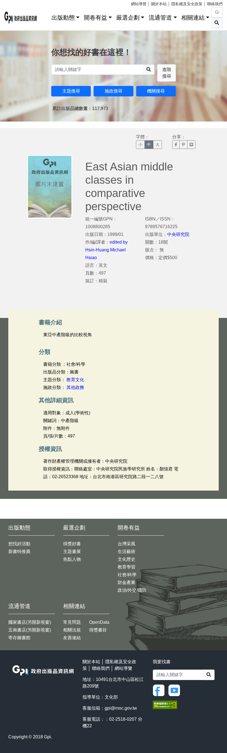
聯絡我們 (215, 4)
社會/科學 (127, 574)
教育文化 (75, 379)
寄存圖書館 (19, 637)
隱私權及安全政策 (186, 4)
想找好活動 (19, 543)
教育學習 (126, 567)
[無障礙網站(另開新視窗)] (165, 704)
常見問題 (72, 622)
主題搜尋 (71, 91)
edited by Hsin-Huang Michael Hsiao (106, 250)
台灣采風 (126, 543)
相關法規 (72, 630)
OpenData (99, 622)
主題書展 (72, 551)
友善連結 (72, 637)
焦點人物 (72, 559)
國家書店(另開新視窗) (29, 622)
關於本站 (159, 4)
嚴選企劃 (128, 17)
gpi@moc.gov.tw (121, 708)
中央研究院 (178, 234)
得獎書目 (98, 630)
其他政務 (75, 387)
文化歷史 (126, 559)
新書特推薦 (19, 551)
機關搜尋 (156, 91)
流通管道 (160, 17)
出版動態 (63, 17)
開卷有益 (95, 17)
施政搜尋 (113, 91)
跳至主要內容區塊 (15, 3)
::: (45, 16)
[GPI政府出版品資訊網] (20, 17)
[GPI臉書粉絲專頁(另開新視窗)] (160, 690)
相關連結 (193, 17)
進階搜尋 (166, 72)
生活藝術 (126, 551)
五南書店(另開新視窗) (29, 630)
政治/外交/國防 (132, 590)
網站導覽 (138, 4)
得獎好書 (72, 543)
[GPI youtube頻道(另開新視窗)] (175, 690)
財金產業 (126, 582)
